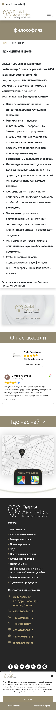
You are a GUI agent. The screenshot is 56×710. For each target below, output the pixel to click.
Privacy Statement (36, 706)
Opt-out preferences (20, 706)
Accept (28, 699)
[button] (52, 675)
